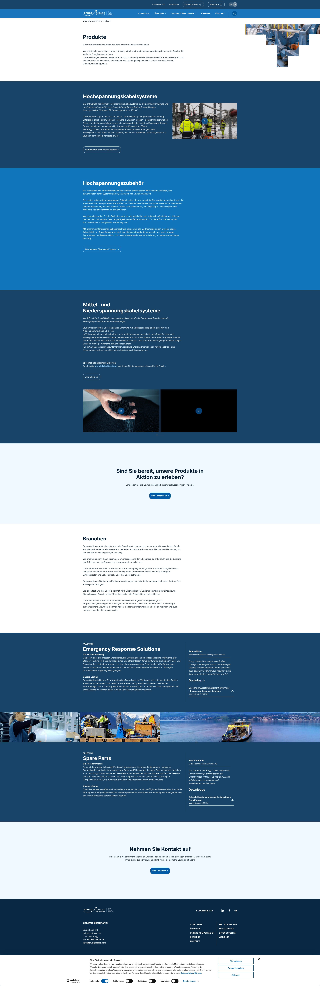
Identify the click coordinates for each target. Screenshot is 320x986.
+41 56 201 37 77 (95, 939)
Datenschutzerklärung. (191, 973)
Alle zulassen (236, 961)
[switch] (129, 981)
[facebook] (229, 910)
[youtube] (235, 910)
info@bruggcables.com (94, 942)
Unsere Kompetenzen (91, 21)
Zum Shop (90, 377)
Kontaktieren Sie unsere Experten (101, 149)
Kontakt (195, 941)
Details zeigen (189, 981)
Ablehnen (236, 975)
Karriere (195, 937)
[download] (232, 690)
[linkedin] (219, 910)
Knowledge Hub (158, 4)
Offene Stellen (191, 4)
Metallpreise (174, 4)
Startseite (196, 924)
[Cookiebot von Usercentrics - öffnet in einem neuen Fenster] (73, 981)
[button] (204, 121)
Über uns (195, 928)
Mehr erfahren (159, 870)
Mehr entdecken (159, 495)
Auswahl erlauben (236, 968)
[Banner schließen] (259, 959)
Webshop (214, 4)
